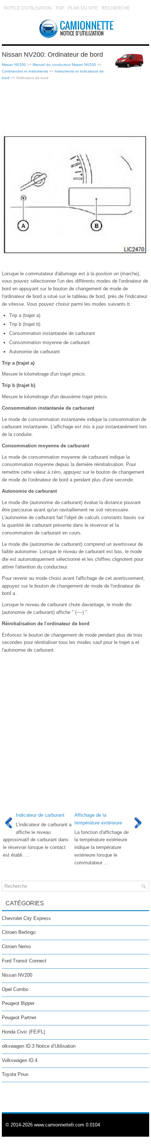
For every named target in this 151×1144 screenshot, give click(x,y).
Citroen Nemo (16, 946)
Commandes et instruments (25, 71)
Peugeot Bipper (18, 1003)
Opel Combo (15, 989)
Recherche (116, 8)
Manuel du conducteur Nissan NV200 (64, 65)
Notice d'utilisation (28, 8)
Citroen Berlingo (19, 932)
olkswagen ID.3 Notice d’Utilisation (39, 1046)
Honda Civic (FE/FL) (23, 1032)
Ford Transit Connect (24, 961)
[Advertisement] (75, 107)
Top (59, 8)
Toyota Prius (15, 1074)
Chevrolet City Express (26, 918)
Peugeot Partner (19, 1017)
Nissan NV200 (14, 65)
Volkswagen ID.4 (19, 1060)
